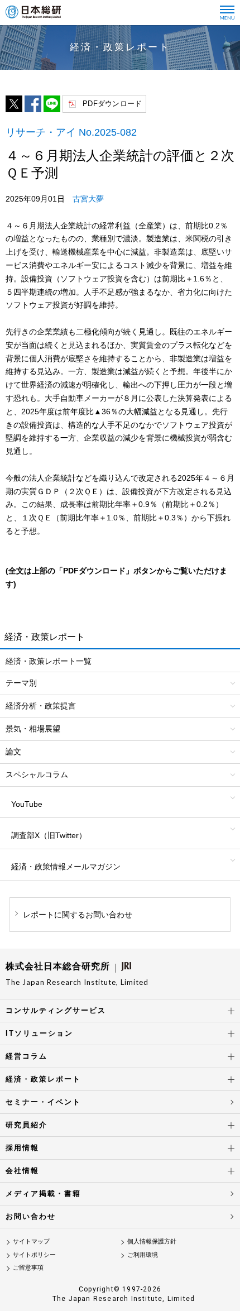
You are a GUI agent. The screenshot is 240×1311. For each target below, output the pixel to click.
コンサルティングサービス (56, 1010)
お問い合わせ (31, 1216)
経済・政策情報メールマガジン (66, 866)
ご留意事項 (28, 1267)
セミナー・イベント (43, 1102)
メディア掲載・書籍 (43, 1193)
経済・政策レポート (43, 1079)
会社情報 (22, 1170)
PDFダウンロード (112, 103)
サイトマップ (31, 1241)
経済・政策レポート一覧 (49, 661)
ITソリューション (39, 1033)
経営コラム (26, 1056)
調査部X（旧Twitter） (49, 835)
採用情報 (22, 1147)
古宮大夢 (88, 198)
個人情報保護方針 (151, 1241)
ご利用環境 (142, 1254)
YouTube (26, 804)
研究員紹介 (26, 1125)
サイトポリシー (34, 1254)
